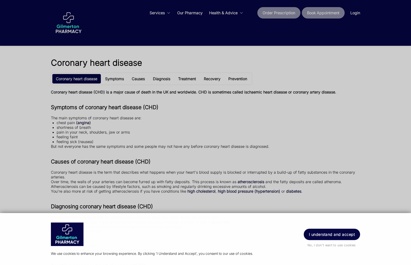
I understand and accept (332, 234)
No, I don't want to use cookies (332, 245)
